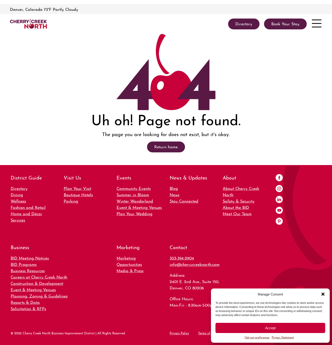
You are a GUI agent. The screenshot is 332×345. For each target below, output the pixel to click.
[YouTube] (279, 211)
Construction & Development (37, 283)
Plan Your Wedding (134, 213)
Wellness (18, 200)
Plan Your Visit (77, 188)
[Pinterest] (279, 221)
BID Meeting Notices (30, 257)
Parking (71, 200)
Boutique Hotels (78, 194)
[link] (28, 24)
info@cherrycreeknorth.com (195, 264)
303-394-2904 (182, 257)
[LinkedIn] (279, 200)
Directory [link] (243, 23)
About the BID (236, 207)
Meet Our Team (237, 213)
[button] (323, 294)
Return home (166, 146)
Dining (17, 194)
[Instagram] (279, 189)
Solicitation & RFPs (28, 308)
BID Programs (24, 264)
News (174, 194)
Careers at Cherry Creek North (39, 276)
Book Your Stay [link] (285, 23)
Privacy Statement (283, 337)
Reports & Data (25, 302)
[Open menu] (316, 24)
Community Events (134, 188)
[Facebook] (279, 178)
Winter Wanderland (135, 200)
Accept (270, 328)
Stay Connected (184, 200)
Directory (19, 188)
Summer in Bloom (133, 194)
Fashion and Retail (28, 207)
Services (18, 219)
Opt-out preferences (257, 337)
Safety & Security (239, 200)
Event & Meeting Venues (139, 207)
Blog (174, 188)
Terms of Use (207, 333)
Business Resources (28, 270)
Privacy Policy (179, 333)
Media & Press (130, 270)
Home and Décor (26, 213)
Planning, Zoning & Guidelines (39, 295)
